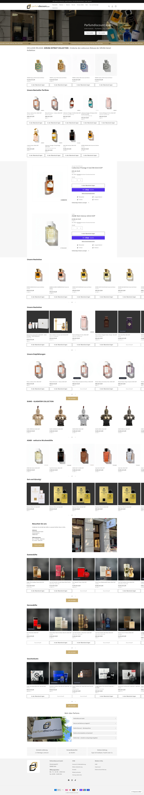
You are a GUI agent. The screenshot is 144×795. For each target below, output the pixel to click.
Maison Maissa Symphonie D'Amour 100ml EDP (82, 381)
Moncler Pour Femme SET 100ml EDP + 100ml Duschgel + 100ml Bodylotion (37, 335)
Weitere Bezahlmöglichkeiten (88, 193)
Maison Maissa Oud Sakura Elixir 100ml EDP (105, 381)
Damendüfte (90, 33)
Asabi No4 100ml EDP (100, 468)
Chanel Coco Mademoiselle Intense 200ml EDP (105, 582)
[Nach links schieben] (68, 302)
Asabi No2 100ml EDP (122, 468)
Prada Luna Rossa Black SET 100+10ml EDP (36, 686)
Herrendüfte (102, 33)
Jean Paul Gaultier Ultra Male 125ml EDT (104, 632)
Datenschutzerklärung (100, 769)
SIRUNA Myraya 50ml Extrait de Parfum (35, 77)
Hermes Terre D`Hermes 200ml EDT (126, 632)
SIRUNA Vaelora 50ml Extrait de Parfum (103, 77)
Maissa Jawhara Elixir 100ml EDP (34, 113)
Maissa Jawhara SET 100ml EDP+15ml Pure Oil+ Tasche (82, 687)
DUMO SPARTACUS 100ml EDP (33, 429)
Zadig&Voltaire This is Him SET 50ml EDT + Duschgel (104, 687)
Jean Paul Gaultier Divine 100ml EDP (126, 582)
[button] (61, 4)
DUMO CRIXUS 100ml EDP (100, 429)
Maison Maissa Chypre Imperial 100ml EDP (127, 381)
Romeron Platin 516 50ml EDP (79, 507)
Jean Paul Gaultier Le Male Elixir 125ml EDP (82, 632)
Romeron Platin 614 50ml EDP (124, 507)
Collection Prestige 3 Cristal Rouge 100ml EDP (52, 146)
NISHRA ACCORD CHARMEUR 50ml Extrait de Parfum (59, 287)
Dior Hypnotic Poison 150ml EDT (79, 582)
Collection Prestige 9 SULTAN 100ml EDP (72, 113)
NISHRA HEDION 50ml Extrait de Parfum (90, 145)
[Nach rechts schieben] (75, 302)
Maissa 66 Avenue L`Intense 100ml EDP (53, 113)
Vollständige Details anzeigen (79, 202)
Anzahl (73, 177)
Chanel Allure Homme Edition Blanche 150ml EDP (60, 632)
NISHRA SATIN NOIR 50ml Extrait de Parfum (81, 287)
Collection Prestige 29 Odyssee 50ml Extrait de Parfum (89, 113)
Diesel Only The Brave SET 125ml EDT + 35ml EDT (129, 686)
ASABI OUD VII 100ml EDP (78, 468)
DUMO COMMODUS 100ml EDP (56, 429)
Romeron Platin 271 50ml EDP (33, 507)
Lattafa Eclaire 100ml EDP (32, 145)
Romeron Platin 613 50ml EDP (101, 507)
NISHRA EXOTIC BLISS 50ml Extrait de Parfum (105, 287)
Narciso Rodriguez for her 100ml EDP (107, 113)
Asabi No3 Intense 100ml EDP (69, 145)
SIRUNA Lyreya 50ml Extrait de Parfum (58, 77)
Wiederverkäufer (76, 772)
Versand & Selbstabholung (79, 764)
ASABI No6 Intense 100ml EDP (33, 468)
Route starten (38, 545)
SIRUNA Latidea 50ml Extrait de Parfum (81, 77)
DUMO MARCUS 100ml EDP (124, 429)
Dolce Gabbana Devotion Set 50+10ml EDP (59, 334)
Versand (79, 174)
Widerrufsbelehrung (77, 767)
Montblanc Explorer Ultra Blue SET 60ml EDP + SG (61, 686)
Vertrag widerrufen (77, 775)
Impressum (98, 767)
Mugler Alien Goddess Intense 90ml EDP (35, 582)
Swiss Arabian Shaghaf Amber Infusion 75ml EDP (106, 334)
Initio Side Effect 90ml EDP (124, 334)
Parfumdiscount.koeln (73, 792)
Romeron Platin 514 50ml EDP (56, 507)
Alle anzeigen (72, 398)
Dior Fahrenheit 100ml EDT (32, 632)
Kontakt (74, 769)
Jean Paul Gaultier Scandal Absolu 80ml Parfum (60, 582)
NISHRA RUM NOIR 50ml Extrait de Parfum (127, 287)
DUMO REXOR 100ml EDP (77, 429)
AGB (96, 764)
